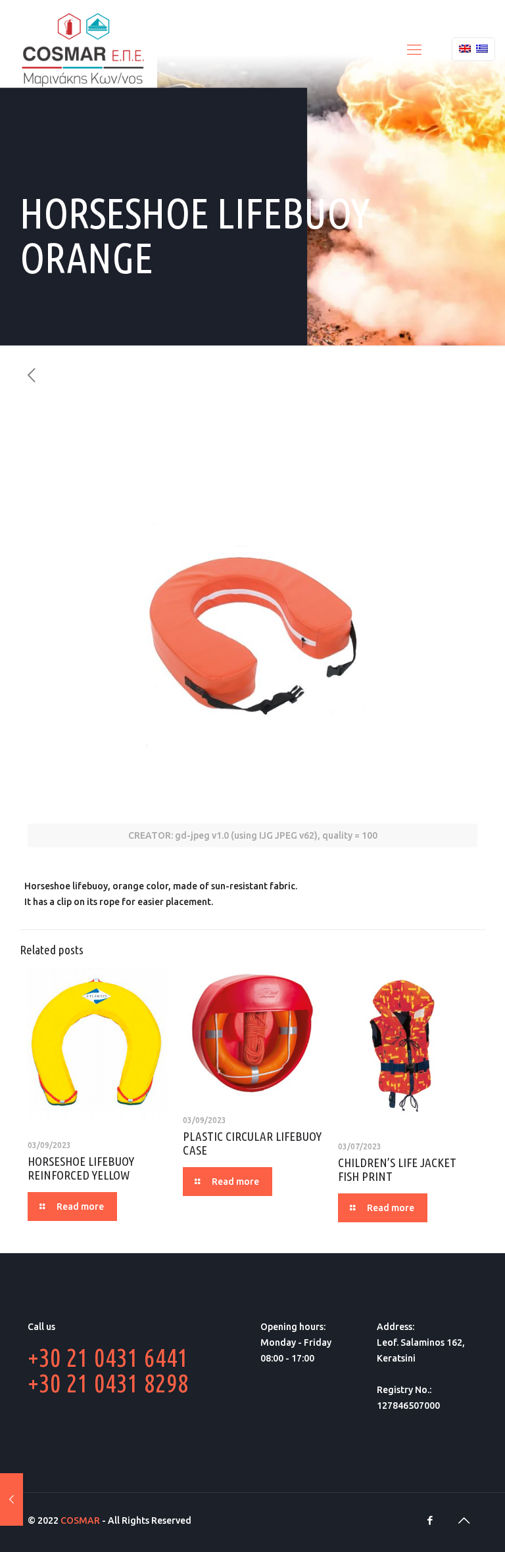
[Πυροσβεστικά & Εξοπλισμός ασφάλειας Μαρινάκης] (83, 49)
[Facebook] (430, 1520)
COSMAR (80, 1520)
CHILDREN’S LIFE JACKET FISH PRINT (397, 1169)
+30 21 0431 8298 (108, 1383)
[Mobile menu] (414, 49)
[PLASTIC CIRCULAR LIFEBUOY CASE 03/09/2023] (11, 1499)
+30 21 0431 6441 (108, 1357)
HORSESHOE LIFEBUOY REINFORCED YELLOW (81, 1168)
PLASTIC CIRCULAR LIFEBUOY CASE (252, 1143)
